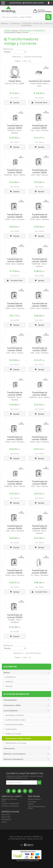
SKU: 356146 (14, 187)
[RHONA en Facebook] (8, 791)
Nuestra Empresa (34, 799)
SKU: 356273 (14, 409)
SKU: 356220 (14, 543)
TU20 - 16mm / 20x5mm (39, 175)
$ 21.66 (13, 182)
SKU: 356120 (39, 498)
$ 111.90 (13, 627)
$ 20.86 (13, 360)
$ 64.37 (13, 582)
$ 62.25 (13, 449)
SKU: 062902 (39, 98)
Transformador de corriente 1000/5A (15, 216)
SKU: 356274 (39, 543)
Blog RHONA (26, 25)
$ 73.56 (13, 271)
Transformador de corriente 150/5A (14, 349)
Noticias (31, 804)
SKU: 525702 (14, 98)
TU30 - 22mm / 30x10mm (39, 130)
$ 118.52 (38, 93)
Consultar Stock (41, 102)
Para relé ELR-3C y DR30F (14, 83)
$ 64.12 (38, 449)
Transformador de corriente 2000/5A (15, 571)
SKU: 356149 (14, 498)
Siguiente (29, 61)
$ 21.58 (38, 538)
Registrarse (16, 3)
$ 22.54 (38, 404)
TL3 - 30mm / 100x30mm (39, 575)
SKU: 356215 (39, 365)
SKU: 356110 (39, 187)
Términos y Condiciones (10, 806)
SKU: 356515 (39, 231)
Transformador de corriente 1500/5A (15, 438)
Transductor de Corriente (39, 81)
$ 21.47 (38, 138)
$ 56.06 (38, 315)
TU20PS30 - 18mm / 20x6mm (39, 397)
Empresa (4, 23)
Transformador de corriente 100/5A (14, 127)
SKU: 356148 (39, 409)
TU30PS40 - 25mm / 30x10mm (39, 532)
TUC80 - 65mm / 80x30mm (39, 219)
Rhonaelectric (6, 819)
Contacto (48, 23)
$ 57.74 (13, 315)
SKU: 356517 (39, 320)
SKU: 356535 (14, 320)
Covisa (4, 822)
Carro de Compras (45, 11)
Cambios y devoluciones (10, 803)
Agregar (16, 102)
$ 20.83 (13, 538)
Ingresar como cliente (34, 3)
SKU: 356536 (14, 454)
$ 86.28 (38, 582)
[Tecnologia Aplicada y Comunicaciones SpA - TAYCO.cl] (27, 844)
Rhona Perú (6, 814)
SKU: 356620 (39, 587)
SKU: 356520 (39, 454)
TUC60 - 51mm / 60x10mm (14, 219)
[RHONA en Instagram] (25, 791)
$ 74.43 (13, 93)
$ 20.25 (13, 493)
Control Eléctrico (38, 31)
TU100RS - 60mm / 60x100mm (15, 621)
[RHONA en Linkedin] (14, 791)
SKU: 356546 (39, 276)
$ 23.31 (38, 493)
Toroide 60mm (15, 81)
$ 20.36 (13, 138)
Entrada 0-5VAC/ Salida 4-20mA (39, 85)
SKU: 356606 (14, 632)
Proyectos (37, 23)
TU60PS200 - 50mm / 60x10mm (39, 265)
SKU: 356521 (14, 587)
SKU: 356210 (39, 142)
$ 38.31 (38, 271)
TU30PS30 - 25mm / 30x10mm (14, 398)
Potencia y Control (25, 31)
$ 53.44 (13, 226)
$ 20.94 (13, 404)
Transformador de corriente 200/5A (14, 482)
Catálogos (26, 23)
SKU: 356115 (14, 365)
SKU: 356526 (14, 231)
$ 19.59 (38, 182)
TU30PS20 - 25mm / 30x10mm (14, 132)
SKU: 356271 (14, 142)
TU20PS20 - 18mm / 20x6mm (14, 175)
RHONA (7, 31)
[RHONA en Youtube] (19, 791)
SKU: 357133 (14, 276)
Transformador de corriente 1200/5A (15, 304)
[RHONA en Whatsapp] (30, 791)
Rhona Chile (6, 817)
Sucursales (15, 23)
